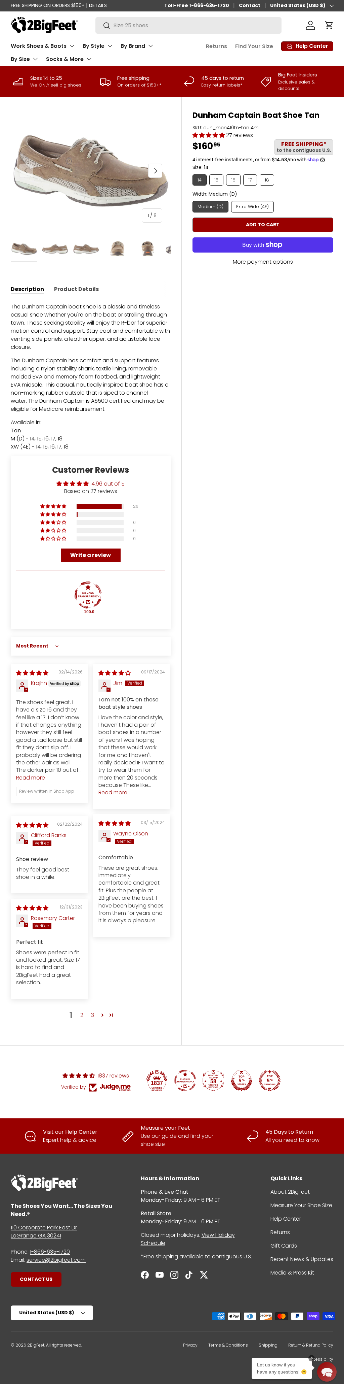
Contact (249, 5)
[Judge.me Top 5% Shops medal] (241, 1080)
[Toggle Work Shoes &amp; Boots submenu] (72, 46)
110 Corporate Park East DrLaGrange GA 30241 (44, 1231)
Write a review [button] (90, 555)
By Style (93, 46)
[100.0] (88, 595)
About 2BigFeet (290, 1192)
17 (250, 180)
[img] (32, 673)
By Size (20, 59)
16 (233, 180)
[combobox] (188, 25)
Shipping (268, 1345)
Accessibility (320, 1359)
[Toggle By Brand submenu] (150, 46)
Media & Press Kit (292, 1273)
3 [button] (92, 1015)
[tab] (27, 289)
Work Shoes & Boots (39, 46)
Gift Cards (283, 1246)
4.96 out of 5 (108, 484)
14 (200, 180)
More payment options (263, 262)
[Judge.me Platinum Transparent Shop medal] (185, 1080)
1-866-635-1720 (50, 1252)
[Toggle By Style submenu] (110, 46)
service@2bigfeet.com (56, 1260)
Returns (216, 46)
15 (216, 180)
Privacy (190, 1345)
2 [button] (81, 1015)
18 (267, 180)
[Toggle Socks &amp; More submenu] (89, 59)
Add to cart (263, 224)
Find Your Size (254, 46)
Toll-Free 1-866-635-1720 (196, 5)
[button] (329, 25)
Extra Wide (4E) (252, 206)
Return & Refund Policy (310, 1345)
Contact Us (36, 1279)
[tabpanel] (91, 377)
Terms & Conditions (228, 1345)
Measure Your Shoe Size (301, 1205)
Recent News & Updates (301, 1259)
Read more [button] (30, 778)
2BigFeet (35, 1345)
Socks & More (65, 59)
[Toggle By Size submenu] (35, 59)
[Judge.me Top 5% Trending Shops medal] (270, 1080)
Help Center (285, 1219)
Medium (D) (210, 206)
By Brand (133, 46)
